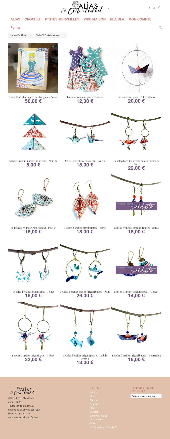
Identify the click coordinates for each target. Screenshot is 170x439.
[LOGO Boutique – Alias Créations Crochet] (85, 7)
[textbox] (146, 396)
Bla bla (93, 400)
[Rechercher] (159, 27)
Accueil (93, 392)
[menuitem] (15, 19)
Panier (93, 423)
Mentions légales (98, 415)
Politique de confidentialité (103, 427)
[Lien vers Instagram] (154, 7)
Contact (94, 411)
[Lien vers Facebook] (149, 7)
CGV (92, 408)
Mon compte (96, 419)
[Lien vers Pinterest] (159, 7)
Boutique (94, 404)
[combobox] (146, 396)
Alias (92, 396)
